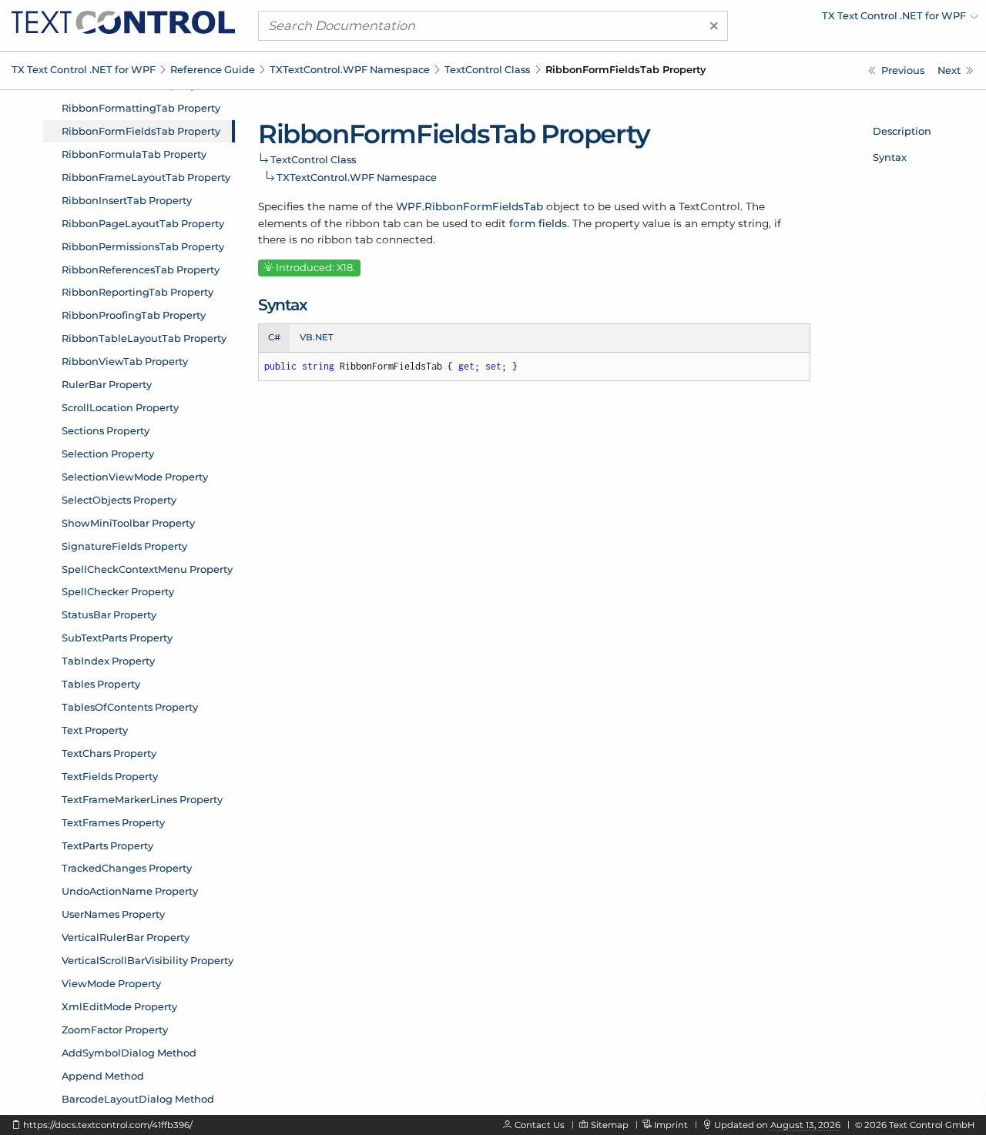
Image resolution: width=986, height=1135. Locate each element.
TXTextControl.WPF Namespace (350, 69)
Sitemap (610, 1125)
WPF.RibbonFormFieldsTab (469, 206)
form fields (538, 223)
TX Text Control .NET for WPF (84, 69)
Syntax (890, 157)
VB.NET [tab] (317, 337)
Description (902, 131)
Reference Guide (212, 69)
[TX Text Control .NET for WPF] (123, 21)
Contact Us (540, 1125)
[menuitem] (843, 19)
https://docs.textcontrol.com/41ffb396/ (108, 1125)
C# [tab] (274, 337)
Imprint (671, 1125)
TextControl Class (487, 69)
